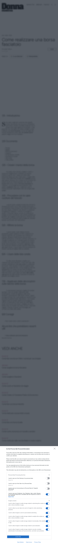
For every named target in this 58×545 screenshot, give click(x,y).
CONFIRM (18, 536)
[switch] (48, 478)
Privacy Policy (37, 542)
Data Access (29, 542)
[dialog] (29, 495)
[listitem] (29, 475)
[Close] (55, 449)
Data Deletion (20, 542)
